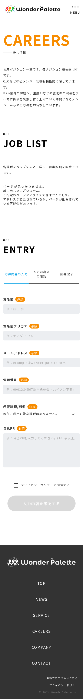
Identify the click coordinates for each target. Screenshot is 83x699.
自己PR (14, 428)
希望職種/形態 (19, 406)
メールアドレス (20, 353)
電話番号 (15, 380)
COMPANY (41, 647)
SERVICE (41, 615)
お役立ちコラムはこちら (62, 678)
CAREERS (41, 631)
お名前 (13, 299)
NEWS (41, 599)
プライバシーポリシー (37, 485)
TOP (41, 583)
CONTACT (41, 663)
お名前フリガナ (20, 326)
